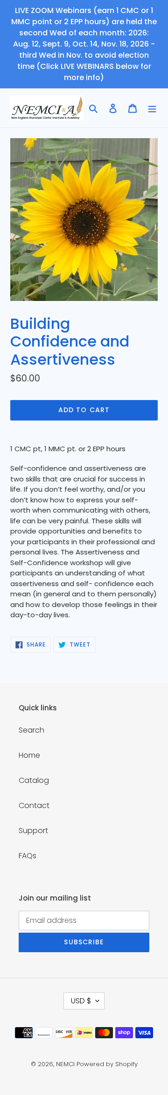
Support (33, 830)
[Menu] (152, 108)
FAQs (27, 855)
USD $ (81, 1000)
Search (31, 730)
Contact (34, 805)
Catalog (34, 780)
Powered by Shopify (107, 1064)
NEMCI (65, 1064)
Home (29, 755)
